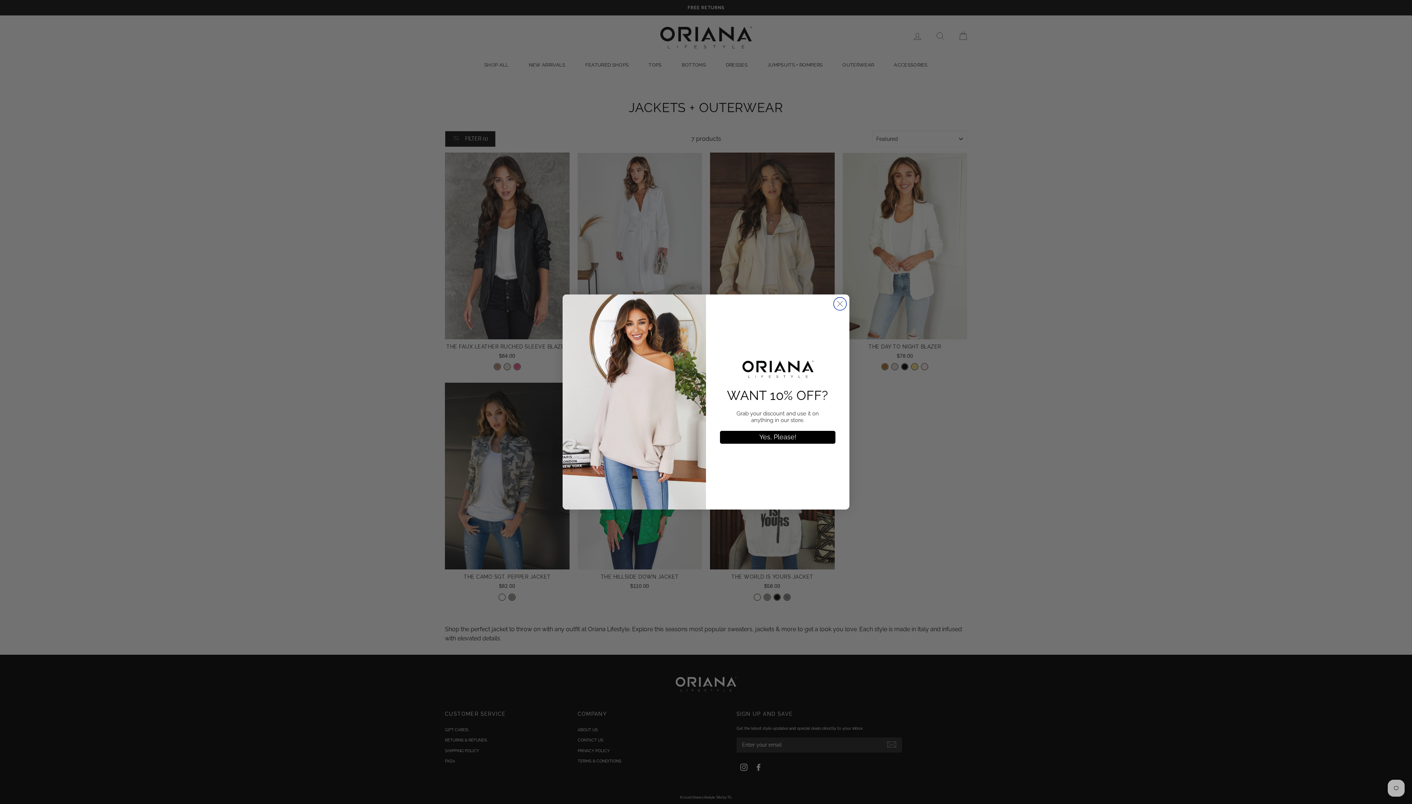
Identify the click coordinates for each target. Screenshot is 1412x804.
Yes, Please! (777, 437)
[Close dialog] (840, 303)
